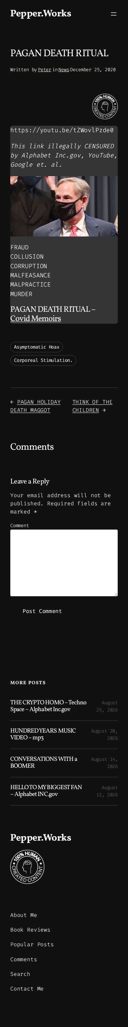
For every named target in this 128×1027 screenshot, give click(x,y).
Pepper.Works (40, 13)
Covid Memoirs (35, 319)
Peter (44, 69)
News (63, 69)
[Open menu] (114, 14)
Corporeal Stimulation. (43, 360)
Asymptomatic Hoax (36, 347)
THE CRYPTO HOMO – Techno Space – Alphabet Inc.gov (48, 707)
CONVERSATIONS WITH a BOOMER (43, 763)
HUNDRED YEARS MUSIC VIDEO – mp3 (43, 735)
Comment (19, 525)
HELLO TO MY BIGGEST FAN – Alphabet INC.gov (46, 791)
